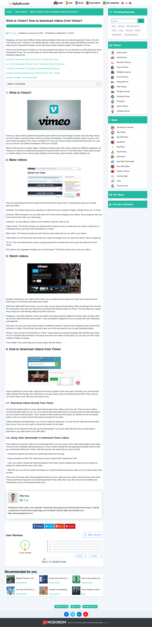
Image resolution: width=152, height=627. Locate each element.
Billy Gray (12, 33)
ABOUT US (75, 606)
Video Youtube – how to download (22, 77)
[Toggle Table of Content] (97, 84)
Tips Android (21, 12)
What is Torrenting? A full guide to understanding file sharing (34, 68)
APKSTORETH (117, 35)
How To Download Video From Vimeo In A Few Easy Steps (33, 59)
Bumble (137, 30)
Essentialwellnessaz (131, 35)
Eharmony (129, 30)
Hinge (121, 30)
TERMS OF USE (61, 606)
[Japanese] (126, 3)
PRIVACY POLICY (90, 606)
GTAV (113, 26)
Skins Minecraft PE (133, 26)
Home (9, 12)
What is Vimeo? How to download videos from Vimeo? (54, 12)
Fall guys (121, 26)
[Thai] (130, 3)
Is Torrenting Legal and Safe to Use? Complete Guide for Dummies (37, 64)
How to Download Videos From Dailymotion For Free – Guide (34, 73)
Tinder (114, 30)
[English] (122, 3)
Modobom (106, 622)
